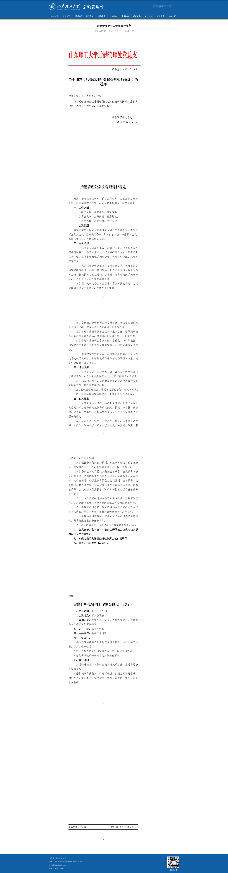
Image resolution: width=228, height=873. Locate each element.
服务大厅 (172, 16)
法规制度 (125, 16)
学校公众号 (173, 870)
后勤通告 (101, 16)
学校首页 (54, 16)
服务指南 (113, 16)
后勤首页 (66, 16)
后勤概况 (78, 16)
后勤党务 (137, 16)
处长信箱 (148, 16)
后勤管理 (160, 16)
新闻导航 (90, 16)
